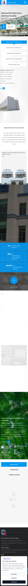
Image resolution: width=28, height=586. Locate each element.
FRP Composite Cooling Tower (10, 70)
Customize (14, 574)
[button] (5, 504)
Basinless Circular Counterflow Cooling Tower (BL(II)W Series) (13, 147)
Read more (4, 88)
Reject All (14, 578)
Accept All (14, 582)
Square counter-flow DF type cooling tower (12, 494)
